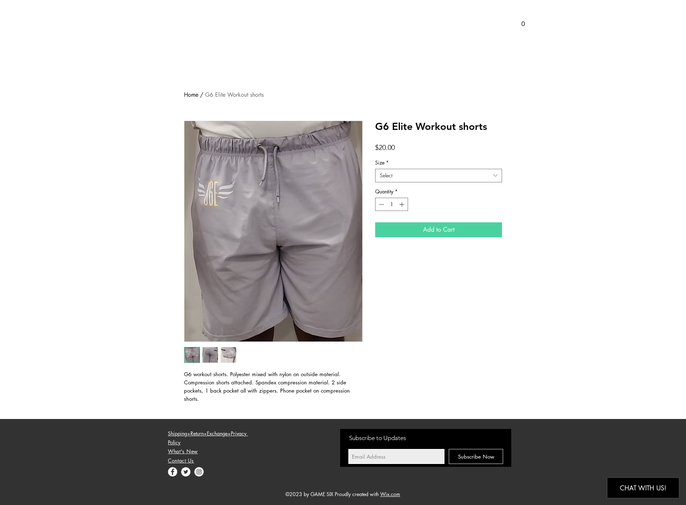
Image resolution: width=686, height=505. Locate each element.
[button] (518, 23)
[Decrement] (380, 204)
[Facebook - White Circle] (172, 471)
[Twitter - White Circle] (185, 471)
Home (191, 95)
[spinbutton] (391, 204)
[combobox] (438, 175)
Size (382, 162)
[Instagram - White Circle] (199, 471)
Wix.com (390, 494)
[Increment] (402, 204)
